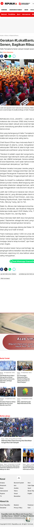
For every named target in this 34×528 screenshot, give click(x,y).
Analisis (16, 488)
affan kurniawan (5, 278)
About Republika (5, 505)
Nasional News (14, 35)
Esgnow (2, 493)
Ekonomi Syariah (16, 10)
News (6, 35)
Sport (18, 14)
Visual (16, 493)
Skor (29, 483)
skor (26, 10)
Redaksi (16, 505)
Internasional (26, 14)
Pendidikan (11, 14)
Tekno (16, 491)
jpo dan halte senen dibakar (8, 274)
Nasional (4, 14)
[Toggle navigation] (2, 3)
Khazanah (3, 485)
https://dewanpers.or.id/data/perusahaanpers (15, 518)
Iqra (15, 485)
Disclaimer (3, 507)
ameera (4, 10)
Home (1, 35)
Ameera (2, 483)
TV (1, 496)
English (30, 493)
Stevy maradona (8, 52)
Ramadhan (17, 496)
